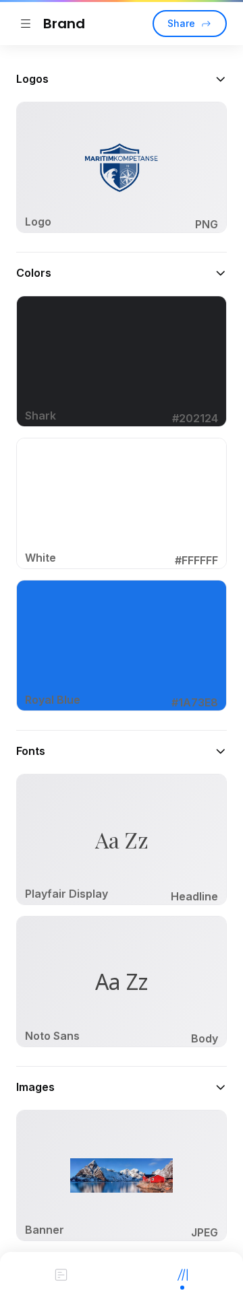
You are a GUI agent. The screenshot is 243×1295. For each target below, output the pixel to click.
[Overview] (61, 1273)
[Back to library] (25, 23)
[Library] (182, 1273)
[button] (121, 79)
